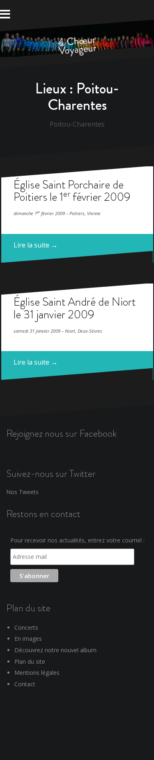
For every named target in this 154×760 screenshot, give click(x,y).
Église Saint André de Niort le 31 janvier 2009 (75, 308)
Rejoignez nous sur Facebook (61, 433)
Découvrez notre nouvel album (55, 650)
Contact (24, 684)
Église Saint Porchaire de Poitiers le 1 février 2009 (72, 191)
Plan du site (29, 661)
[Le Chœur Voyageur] (77, 47)
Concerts (26, 627)
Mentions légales (37, 672)
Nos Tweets (22, 492)
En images (28, 638)
